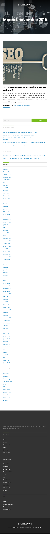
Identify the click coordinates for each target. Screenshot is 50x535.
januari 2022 (6, 251)
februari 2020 (6, 307)
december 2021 (7, 254)
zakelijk (5, 400)
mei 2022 (5, 248)
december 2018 (7, 317)
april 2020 (5, 301)
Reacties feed (6, 506)
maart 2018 (6, 333)
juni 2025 (5, 185)
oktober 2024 (6, 201)
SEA (4, 384)
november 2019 (7, 312)
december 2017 (7, 341)
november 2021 (7, 256)
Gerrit (4, 158)
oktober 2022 (6, 243)
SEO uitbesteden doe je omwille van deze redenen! (24, 89)
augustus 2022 (7, 246)
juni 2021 (5, 270)
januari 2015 (6, 362)
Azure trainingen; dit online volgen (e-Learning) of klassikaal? (28, 155)
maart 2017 (6, 357)
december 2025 (7, 174)
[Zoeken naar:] (17, 120)
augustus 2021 (7, 264)
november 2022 (7, 240)
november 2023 (7, 219)
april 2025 (5, 190)
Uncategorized (7, 392)
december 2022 (7, 238)
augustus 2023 (7, 222)
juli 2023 (5, 225)
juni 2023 (5, 227)
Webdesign (6, 395)
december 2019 (7, 309)
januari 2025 (6, 198)
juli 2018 (5, 325)
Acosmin (38, 527)
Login (4, 501)
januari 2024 (6, 214)
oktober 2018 (6, 320)
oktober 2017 (6, 347)
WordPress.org (7, 509)
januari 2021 (6, 283)
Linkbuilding (6, 379)
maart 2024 (6, 211)
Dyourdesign (25, 5)
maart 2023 (6, 232)
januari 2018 (6, 339)
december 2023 (7, 217)
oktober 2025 (6, 179)
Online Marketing (17, 105)
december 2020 (7, 286)
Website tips (27, 105)
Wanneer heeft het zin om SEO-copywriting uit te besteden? (19, 135)
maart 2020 (6, 304)
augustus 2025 (7, 182)
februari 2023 (6, 235)
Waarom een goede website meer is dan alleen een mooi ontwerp (20, 132)
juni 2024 (5, 209)
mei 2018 (5, 328)
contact (5, 442)
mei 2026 (5, 169)
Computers (6, 376)
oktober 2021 (6, 259)
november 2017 (7, 344)
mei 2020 (5, 299)
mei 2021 (5, 272)
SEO (22, 105)
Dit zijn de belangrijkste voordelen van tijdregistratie (17, 145)
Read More (6, 105)
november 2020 (7, 288)
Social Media (6, 389)
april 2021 (5, 275)
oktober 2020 (6, 291)
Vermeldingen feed (8, 504)
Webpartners (6, 452)
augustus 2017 (7, 349)
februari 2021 (6, 280)
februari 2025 (6, 195)
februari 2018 (6, 336)
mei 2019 (5, 315)
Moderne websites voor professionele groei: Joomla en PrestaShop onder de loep (24, 142)
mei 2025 (5, 187)
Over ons (5, 450)
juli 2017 (5, 352)
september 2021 (7, 262)
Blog (4, 439)
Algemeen (6, 373)
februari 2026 (6, 171)
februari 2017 (6, 360)
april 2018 (5, 331)
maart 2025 (6, 193)
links (4, 447)
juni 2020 (5, 296)
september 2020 (7, 294)
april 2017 (5, 355)
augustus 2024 (7, 203)
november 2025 (7, 177)
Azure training (6, 155)
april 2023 (5, 230)
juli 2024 (5, 206)
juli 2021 (5, 267)
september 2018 (7, 323)
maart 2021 (6, 278)
